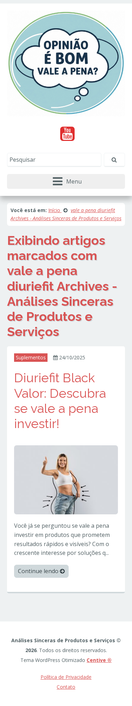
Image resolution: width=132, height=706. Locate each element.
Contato (66, 686)
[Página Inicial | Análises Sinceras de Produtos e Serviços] (66, 63)
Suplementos (31, 357)
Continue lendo (39, 571)
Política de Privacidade (66, 677)
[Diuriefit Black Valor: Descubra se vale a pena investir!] (66, 479)
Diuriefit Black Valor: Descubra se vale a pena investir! (60, 400)
